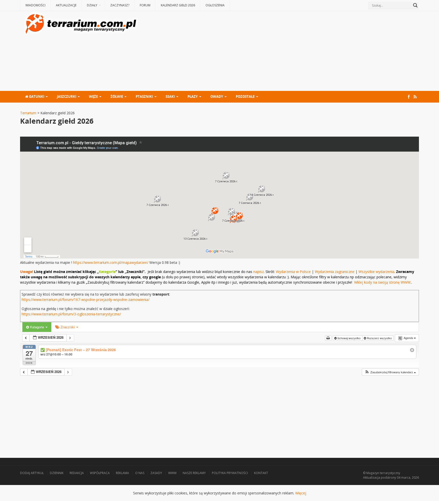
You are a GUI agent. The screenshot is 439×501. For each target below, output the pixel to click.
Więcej (300, 493)
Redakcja (77, 473)
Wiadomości (35, 5)
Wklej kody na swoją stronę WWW (382, 282)
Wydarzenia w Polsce (293, 271)
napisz (258, 271)
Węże (93, 96)
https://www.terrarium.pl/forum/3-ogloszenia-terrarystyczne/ (71, 314)
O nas (139, 473)
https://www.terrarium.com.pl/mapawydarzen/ (110, 262)
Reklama (122, 473)
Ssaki (170, 96)
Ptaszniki (144, 96)
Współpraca (100, 473)
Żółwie (117, 96)
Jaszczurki (66, 96)
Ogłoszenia (215, 5)
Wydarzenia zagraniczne (335, 271)
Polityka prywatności (230, 473)
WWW (172, 473)
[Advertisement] (279, 51)
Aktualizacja (371, 477)
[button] (390, 372)
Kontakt (261, 473)
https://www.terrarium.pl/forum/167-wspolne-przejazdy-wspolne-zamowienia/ (85, 299)
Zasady (156, 473)
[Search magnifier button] (415, 5)
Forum (145, 5)
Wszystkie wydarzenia (376, 271)
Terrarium (28, 112)
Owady (216, 96)
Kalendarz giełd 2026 (178, 5)
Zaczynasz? (119, 5)
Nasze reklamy (194, 473)
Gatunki (36, 96)
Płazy (192, 96)
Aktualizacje (66, 5)
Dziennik (57, 473)
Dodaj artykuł (32, 473)
